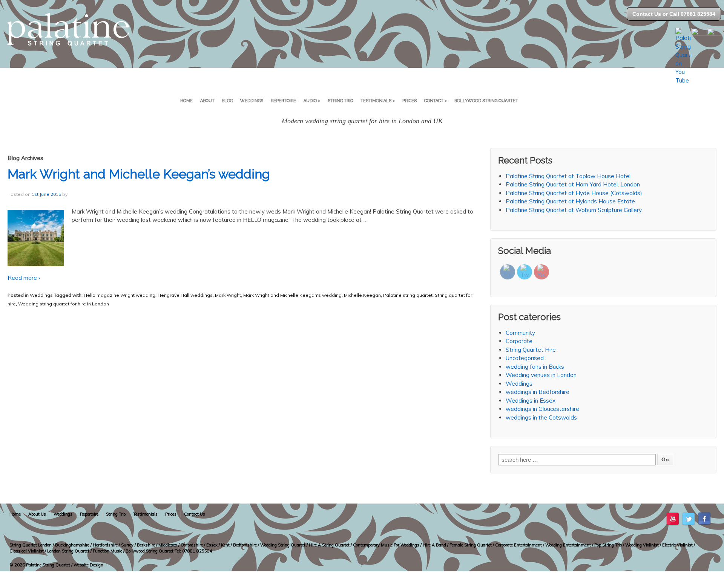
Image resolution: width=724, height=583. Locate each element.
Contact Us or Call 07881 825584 (673, 14)
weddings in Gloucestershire (542, 408)
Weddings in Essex (530, 400)
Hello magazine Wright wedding (119, 295)
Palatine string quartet (408, 295)
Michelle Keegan (362, 295)
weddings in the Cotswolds (541, 417)
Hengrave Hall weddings (185, 295)
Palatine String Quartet (48, 565)
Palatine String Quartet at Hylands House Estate (570, 201)
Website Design (88, 565)
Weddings (251, 100)
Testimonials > (377, 100)
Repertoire (283, 100)
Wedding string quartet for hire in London (63, 304)
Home (186, 100)
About (207, 100)
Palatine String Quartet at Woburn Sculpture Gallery (574, 210)
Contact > (435, 100)
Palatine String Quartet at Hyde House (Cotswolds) (574, 193)
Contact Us (194, 514)
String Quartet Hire (531, 349)
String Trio (340, 100)
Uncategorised (525, 358)
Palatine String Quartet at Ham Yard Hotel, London (573, 184)
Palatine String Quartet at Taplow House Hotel (568, 176)
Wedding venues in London (541, 374)
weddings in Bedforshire (537, 391)
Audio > (312, 100)
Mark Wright (228, 295)
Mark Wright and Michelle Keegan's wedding (292, 295)
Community (520, 332)
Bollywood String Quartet (486, 100)
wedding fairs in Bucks (535, 366)
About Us (37, 514)
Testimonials (145, 514)
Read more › (24, 277)
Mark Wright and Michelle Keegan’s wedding (139, 174)
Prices (409, 100)
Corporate (519, 341)
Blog (227, 100)
